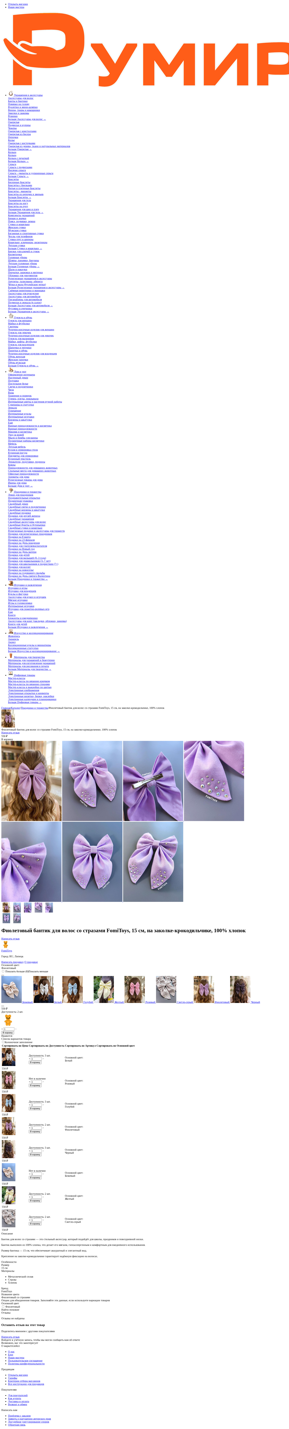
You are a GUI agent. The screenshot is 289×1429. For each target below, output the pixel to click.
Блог (10, 1354)
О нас (11, 1351)
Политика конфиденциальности (26, 1363)
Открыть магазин (18, 4)
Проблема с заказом (19, 1415)
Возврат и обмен (17, 1404)
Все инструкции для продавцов (26, 1384)
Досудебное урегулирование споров (28, 1421)
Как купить (14, 1398)
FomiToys (6, 950)
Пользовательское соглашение (25, 1360)
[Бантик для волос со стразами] (153, 820)
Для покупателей (18, 1395)
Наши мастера (16, 7)
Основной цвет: (10, 965)
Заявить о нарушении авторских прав (29, 1418)
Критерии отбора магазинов (24, 1381)
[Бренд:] (8, 1025)
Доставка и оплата (18, 1401)
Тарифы (12, 1378)
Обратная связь (16, 1424)
